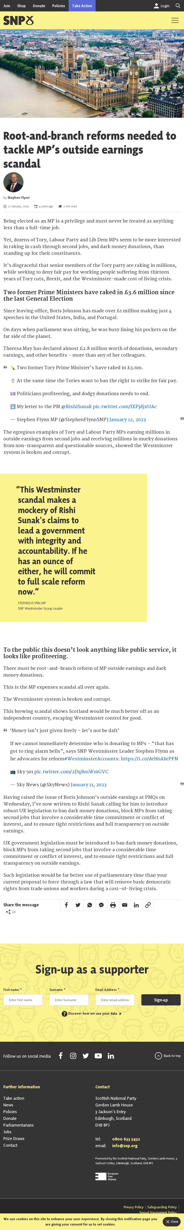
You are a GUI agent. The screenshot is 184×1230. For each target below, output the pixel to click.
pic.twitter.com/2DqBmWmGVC (71, 772)
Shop (21, 5)
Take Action (82, 5)
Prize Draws (13, 1138)
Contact (10, 1145)
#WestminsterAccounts (91, 759)
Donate (39, 5)
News (8, 1105)
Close (174, 1221)
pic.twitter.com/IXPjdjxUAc (125, 406)
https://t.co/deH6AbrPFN (149, 759)
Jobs (7, 1132)
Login (164, 5)
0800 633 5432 (126, 1139)
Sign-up (161, 1000)
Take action (13, 1098)
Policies (58, 5)
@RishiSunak (76, 406)
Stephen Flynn (19, 197)
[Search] (178, 6)
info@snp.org (125, 1146)
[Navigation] (175, 20)
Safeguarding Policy (162, 1207)
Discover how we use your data (90, 1013)
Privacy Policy (134, 1207)
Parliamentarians (18, 1125)
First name (12, 989)
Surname (57, 989)
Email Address (107, 989)
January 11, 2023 (89, 785)
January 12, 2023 (127, 419)
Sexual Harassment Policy (158, 1212)
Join (6, 5)
